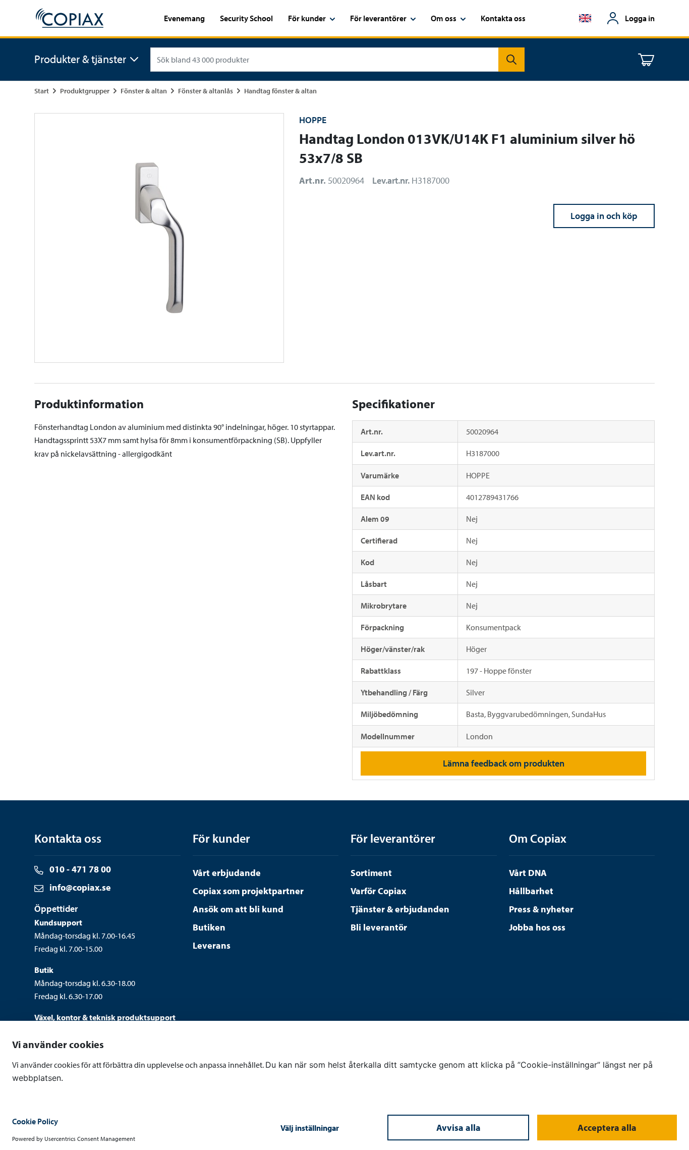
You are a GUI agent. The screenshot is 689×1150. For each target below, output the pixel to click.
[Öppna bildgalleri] (159, 238)
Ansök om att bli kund (238, 909)
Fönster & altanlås (205, 90)
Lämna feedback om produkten (503, 763)
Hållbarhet (531, 891)
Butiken (209, 927)
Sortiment (371, 873)
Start (41, 90)
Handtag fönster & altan (280, 90)
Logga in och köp (604, 216)
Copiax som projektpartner (248, 891)
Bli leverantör (379, 927)
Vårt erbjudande (227, 873)
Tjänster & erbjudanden (400, 909)
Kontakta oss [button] (503, 18)
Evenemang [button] (184, 18)
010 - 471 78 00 (79, 869)
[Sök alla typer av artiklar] (511, 59)
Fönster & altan (144, 90)
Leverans (212, 945)
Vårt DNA (528, 873)
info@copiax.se (79, 887)
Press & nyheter (541, 909)
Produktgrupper (84, 90)
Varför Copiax (378, 891)
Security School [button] (246, 18)
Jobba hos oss (537, 927)
